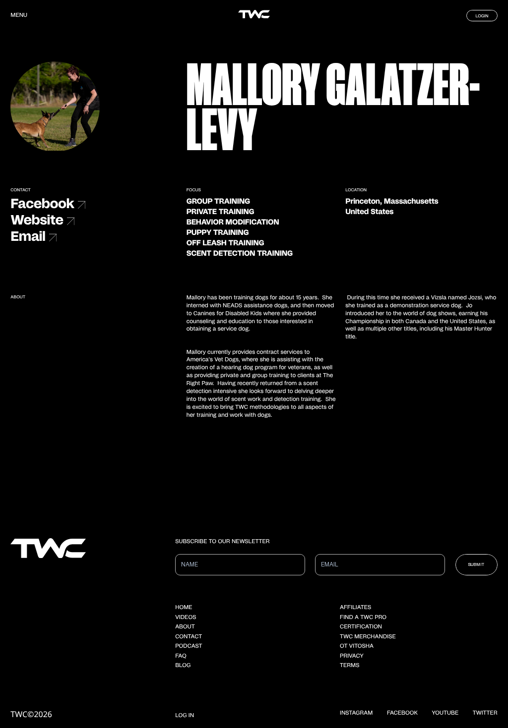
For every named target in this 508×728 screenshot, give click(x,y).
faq (180, 656)
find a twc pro (363, 617)
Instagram (356, 713)
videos (185, 617)
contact (188, 637)
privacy (352, 656)
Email (27, 237)
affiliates (355, 608)
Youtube (445, 713)
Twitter (485, 713)
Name (187, 562)
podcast (188, 646)
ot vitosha (357, 646)
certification (361, 627)
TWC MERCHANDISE (368, 637)
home (183, 608)
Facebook (42, 204)
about (185, 627)
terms (349, 666)
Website (36, 220)
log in (184, 716)
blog (182, 666)
